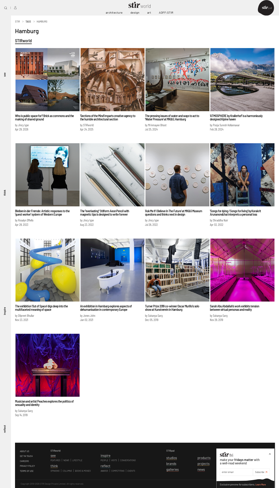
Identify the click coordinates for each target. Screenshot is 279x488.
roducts (204, 458)
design (135, 12)
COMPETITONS (117, 471)
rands (171, 463)
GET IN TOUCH (26, 456)
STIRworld (23, 40)
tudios (171, 458)
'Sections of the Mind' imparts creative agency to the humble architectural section (107, 117)
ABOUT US (24, 451)
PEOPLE (104, 460)
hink (54, 466)
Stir (17, 21)
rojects (203, 463)
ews (201, 469)
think (4, 193)
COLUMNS (67, 471)
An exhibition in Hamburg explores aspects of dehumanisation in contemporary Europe (106, 307)
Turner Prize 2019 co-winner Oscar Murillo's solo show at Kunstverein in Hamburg (172, 307)
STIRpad (170, 450)
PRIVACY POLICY (27, 466)
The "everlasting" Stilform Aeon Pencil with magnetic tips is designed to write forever (104, 212)
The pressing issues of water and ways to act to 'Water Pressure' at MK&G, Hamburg (172, 117)
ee (53, 455)
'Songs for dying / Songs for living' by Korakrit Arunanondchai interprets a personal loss (235, 212)
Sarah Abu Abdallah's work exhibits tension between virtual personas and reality (234, 307)
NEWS (66, 460)
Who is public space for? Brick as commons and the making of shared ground (44, 117)
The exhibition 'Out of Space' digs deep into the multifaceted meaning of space (41, 307)
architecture (114, 12)
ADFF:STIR (166, 12)
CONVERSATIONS (128, 460)
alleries (172, 469)
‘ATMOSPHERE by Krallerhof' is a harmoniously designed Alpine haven (236, 117)
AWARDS (104, 471)
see (4, 75)
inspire (4, 311)
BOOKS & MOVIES (83, 471)
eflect (105, 466)
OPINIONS (55, 471)
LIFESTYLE (77, 460)
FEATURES (55, 460)
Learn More (260, 484)
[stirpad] (268, 8)
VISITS (114, 460)
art (149, 12)
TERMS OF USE (27, 471)
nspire (105, 455)
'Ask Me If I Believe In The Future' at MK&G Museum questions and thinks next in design (173, 212)
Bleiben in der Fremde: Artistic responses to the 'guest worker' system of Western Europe (42, 212)
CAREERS (24, 461)
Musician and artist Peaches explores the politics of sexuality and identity (44, 403)
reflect (4, 429)
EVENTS (131, 471)
